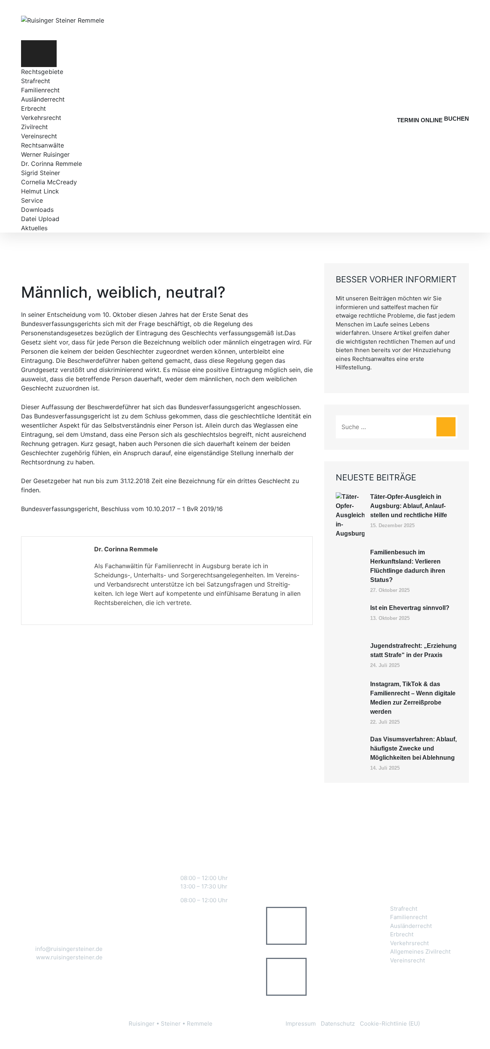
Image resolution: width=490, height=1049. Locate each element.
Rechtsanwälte (42, 145)
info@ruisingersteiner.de (69, 948)
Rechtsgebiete (42, 71)
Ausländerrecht (43, 99)
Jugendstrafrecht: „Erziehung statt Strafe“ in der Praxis (413, 650)
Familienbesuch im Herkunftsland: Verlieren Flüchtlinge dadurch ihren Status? (407, 566)
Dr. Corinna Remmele (51, 163)
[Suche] (446, 426)
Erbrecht (33, 108)
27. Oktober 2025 (390, 590)
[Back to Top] (473, 1036)
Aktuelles (34, 228)
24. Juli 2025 (385, 665)
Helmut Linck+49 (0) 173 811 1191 (322, 976)
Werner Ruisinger (45, 154)
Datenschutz (338, 1023)
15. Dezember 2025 (392, 525)
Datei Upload (40, 219)
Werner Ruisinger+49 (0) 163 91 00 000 (325, 926)
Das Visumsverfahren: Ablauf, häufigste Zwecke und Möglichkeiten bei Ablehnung (413, 748)
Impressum (301, 1023)
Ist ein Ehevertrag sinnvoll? (409, 608)
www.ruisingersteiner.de (69, 957)
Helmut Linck (40, 191)
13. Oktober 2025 (390, 618)
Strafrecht (35, 81)
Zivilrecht (34, 127)
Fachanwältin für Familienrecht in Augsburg (167, 566)
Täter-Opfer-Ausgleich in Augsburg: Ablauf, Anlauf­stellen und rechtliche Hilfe (408, 505)
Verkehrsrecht (41, 117)
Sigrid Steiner (40, 173)
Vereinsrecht (39, 136)
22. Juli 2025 (385, 722)
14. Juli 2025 (385, 768)
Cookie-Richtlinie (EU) (390, 1023)
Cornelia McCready (49, 182)
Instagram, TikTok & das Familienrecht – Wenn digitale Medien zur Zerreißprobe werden (413, 698)
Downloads (37, 209)
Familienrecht (40, 90)
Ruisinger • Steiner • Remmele (170, 1023)
